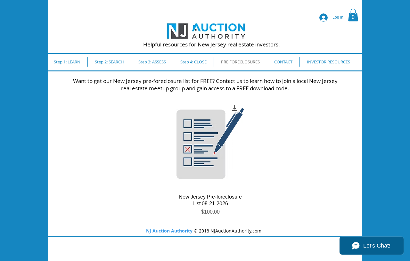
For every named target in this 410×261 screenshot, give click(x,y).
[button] (353, 15)
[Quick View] (210, 143)
